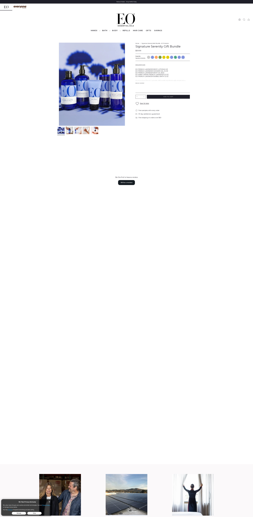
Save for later (144, 103)
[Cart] (248, 19)
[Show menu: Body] (120, 31)
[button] (95, 30)
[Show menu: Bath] (110, 31)
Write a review (127, 182)
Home (137, 43)
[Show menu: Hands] (100, 31)
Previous (57, 84)
